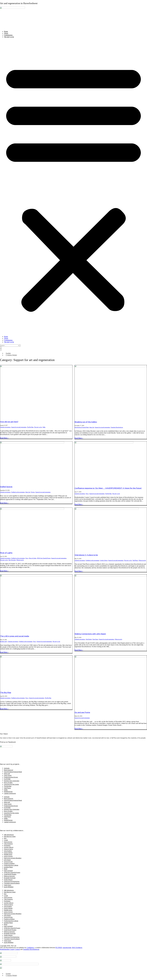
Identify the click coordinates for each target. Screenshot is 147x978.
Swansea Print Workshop (11, 881)
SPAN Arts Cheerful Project (43, 558)
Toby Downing (12, 560)
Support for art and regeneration (18, 427)
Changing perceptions (5, 427)
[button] (73, 186)
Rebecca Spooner (9, 876)
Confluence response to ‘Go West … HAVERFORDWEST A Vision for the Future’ (108, 488)
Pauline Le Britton (9, 863)
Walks (43, 427)
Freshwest (7, 845)
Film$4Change (8, 791)
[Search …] (1, 348)
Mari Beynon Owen (10, 836)
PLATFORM (7, 779)
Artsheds (7, 768)
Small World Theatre (10, 874)
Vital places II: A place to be (86, 555)
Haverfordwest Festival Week (82, 427)
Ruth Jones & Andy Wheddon (12, 858)
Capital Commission (10, 793)
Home (6, 31)
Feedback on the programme (18, 492)
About (6, 33)
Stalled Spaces (6, 487)
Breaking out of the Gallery (86, 422)
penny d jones (8, 856)
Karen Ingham (8, 853)
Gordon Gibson (103, 560)
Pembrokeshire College (11, 865)
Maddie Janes (8, 854)
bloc (5, 838)
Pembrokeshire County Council (10, 949)
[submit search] (19, 345)
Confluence (30, 947)
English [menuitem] (8, 353)
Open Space (95, 639)
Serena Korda (8, 862)
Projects (33, 492)
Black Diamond (8, 770)
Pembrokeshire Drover (11, 777)
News (87, 493)
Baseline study (3, 641)
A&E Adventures (9, 835)
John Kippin (89, 639)
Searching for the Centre (11, 784)
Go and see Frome (82, 712)
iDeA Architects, (77, 947)
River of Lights (6, 553)
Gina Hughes (8, 851)
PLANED (59, 947)
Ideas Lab (91, 427)
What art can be (20, 560)
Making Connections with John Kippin (90, 634)
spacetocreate (67, 947)
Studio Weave (8, 880)
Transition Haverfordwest (117, 427)
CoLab (6, 840)
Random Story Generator (11, 781)
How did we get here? (9, 422)
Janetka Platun (8, 867)
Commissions (8, 35)
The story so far (9, 37)
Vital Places (135, 560)
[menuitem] (7, 353)
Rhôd (5, 869)
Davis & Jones (8, 842)
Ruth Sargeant (8, 871)
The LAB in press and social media (14, 636)
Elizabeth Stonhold (9, 878)
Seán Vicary (7, 885)
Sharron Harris (8, 849)
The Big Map (30, 427)
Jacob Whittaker (9, 887)
